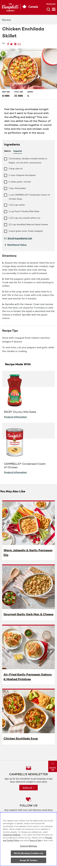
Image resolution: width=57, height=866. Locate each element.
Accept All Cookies (28, 860)
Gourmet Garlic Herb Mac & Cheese (28, 614)
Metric (7, 151)
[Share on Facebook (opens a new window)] (8, 43)
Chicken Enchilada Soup (21, 738)
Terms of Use (35, 840)
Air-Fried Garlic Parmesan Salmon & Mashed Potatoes (28, 677)
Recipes (6, 19)
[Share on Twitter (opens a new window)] (11, 43)
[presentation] (28, 523)
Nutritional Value (15, 244)
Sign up (27, 787)
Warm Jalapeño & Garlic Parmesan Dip (28, 552)
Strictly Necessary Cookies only (28, 853)
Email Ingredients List (19, 238)
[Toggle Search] (48, 9)
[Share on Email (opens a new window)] (19, 43)
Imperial (17, 151)
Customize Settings (12, 834)
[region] (28, 839)
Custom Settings (28, 845)
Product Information (15, 416)
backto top (53, 769)
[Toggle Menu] (53, 9)
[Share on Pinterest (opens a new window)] (15, 43)
